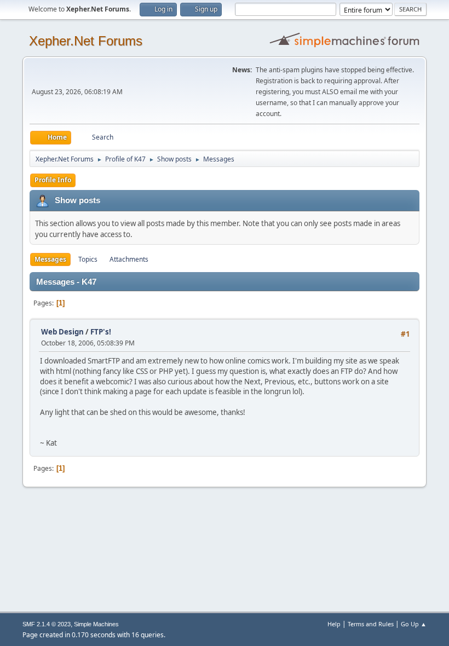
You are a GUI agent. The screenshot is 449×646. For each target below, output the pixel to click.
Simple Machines (96, 624)
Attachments (129, 259)
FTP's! (100, 332)
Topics (87, 259)
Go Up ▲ (414, 624)
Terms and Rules (371, 624)
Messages (50, 259)
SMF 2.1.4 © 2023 (46, 624)
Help (334, 624)
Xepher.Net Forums (85, 40)
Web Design (62, 332)
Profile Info (52, 179)
